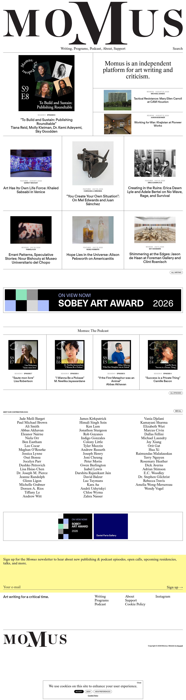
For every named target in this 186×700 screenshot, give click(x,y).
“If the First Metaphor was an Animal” (116, 379)
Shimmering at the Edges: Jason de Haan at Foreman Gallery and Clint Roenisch (155, 258)
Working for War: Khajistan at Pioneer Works (157, 124)
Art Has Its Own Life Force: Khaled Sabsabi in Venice (31, 190)
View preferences (102, 692)
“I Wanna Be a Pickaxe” (69, 377)
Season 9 (42, 115)
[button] (139, 683)
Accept (79, 692)
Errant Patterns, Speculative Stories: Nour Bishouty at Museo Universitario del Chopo (31, 258)
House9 (180, 646)
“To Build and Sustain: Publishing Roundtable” (46, 122)
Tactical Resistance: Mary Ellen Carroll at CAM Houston (158, 100)
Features (24, 181)
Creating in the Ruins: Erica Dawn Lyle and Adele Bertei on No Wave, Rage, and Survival (155, 192)
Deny (88, 692)
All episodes (175, 393)
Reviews (150, 92)
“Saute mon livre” (23, 377)
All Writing (176, 272)
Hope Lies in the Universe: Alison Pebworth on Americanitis (93, 256)
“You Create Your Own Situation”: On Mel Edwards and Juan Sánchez (92, 200)
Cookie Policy (93, 696)
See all (178, 411)
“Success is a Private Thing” (162, 377)
